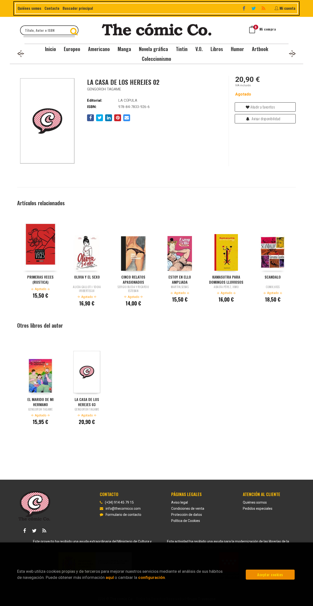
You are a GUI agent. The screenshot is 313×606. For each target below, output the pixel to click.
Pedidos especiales (257, 508)
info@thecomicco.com (123, 508)
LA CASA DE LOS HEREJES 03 (87, 402)
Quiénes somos (29, 8)
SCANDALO (273, 277)
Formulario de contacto (123, 515)
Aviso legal (179, 502)
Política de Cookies (185, 521)
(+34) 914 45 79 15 (119, 502)
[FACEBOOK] (244, 8)
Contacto (52, 8)
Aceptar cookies (270, 574)
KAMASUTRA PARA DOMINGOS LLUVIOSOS (226, 279)
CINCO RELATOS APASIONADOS (133, 279)
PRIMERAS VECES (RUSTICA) (40, 279)
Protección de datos (186, 515)
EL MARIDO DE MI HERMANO (40, 402)
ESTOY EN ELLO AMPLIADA (179, 279)
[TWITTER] (254, 8)
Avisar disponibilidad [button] (265, 118)
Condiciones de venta (187, 508)
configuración (151, 577)
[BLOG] (264, 8)
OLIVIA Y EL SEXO (87, 277)
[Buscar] (74, 30)
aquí (110, 577)
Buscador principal (78, 8)
